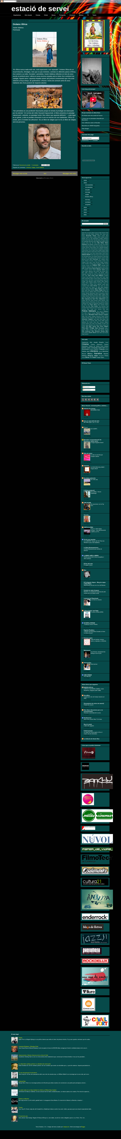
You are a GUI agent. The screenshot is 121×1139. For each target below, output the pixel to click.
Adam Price (84, 232)
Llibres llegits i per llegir (91, 610)
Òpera (102, 357)
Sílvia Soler (96, 322)
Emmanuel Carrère (101, 257)
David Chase (94, 251)
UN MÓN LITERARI (89, 623)
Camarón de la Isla (98, 244)
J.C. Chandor (85, 269)
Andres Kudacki (101, 237)
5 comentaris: (35, 165)
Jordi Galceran (89, 277)
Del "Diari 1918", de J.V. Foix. (91, 422)
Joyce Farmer (85, 280)
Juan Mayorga (89, 281)
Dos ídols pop (94, 479)
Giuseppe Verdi (104, 265)
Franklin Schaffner (104, 262)
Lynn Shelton (92, 287)
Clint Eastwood (94, 248)
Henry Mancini (96, 268)
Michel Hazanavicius (100, 293)
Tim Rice (104, 323)
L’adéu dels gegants (89, 725)
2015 (85, 182)
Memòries (105, 351)
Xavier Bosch (92, 332)
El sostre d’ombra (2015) (97, 612)
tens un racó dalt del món (91, 421)
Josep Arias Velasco (89, 278)
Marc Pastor (98, 288)
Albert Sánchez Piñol (103, 232)
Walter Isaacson (89, 329)
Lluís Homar (93, 285)
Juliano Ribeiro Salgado (87, 282)
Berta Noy (88, 242)
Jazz (88, 351)
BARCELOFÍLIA (88, 687)
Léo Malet (97, 287)
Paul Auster (94, 306)
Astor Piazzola (94, 240)
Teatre (94, 15)
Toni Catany (96, 325)
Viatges (33, 167)
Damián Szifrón (101, 250)
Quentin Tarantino (91, 313)
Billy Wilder (100, 243)
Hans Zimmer (94, 266)
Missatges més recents (20, 173)
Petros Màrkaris (89, 311)
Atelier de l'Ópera (101, 240)
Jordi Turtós (102, 277)
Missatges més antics (69, 173)
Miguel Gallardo (102, 294)
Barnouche (91, 241)
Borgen (20, 1037)
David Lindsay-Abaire (97, 253)
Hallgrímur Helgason (86, 266)
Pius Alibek (84, 313)
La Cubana (90, 284)
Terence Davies (85, 323)
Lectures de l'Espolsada (91, 598)
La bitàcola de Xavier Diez (91, 738)
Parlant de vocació (88, 705)
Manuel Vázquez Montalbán (88, 288)
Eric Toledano (102, 259)
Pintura (106, 355)
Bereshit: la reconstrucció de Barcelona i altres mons (92, 440)
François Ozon (92, 263)
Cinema (38, 15)
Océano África (20, 24)
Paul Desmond (102, 306)
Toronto (86, 515)
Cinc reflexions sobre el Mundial (91, 122)
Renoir (106, 313)
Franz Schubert (85, 263)
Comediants (100, 248)
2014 (85, 207)
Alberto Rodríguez (95, 234)
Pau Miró (88, 306)
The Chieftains (98, 323)
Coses (96, 250)
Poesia (83, 357)
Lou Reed (106, 285)
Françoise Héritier (100, 263)
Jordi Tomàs (96, 277)
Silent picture (94, 664)
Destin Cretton (105, 254)
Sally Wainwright (98, 317)
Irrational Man (22, 1081)
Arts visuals (28, 15)
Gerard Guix (89, 265)
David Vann (93, 254)
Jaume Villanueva (89, 271)
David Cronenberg (101, 251)
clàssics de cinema (89, 408)
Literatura (72, 15)
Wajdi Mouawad (99, 328)
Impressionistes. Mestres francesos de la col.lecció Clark (33, 1055)
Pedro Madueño (98, 307)
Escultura (91, 349)
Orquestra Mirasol (104, 301)
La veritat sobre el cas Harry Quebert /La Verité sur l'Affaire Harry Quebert (37, 1090)
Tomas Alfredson (89, 325)
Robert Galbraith (92, 316)
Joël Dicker (91, 280)
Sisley (96, 320)
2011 (85, 214)
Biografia (101, 342)
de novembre (89, 185)
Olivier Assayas (94, 300)
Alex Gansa (103, 234)
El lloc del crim (88, 563)
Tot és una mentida (89, 539)
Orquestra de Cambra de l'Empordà (90, 303)
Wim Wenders (96, 331)
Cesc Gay (106, 245)
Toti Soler (89, 326)
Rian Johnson (85, 314)
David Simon (86, 254)
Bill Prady (94, 242)
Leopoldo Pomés (85, 285)
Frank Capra (89, 262)
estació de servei (40, 9)
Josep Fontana (97, 278)
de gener (88, 204)
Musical (84, 353)
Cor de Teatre (92, 250)
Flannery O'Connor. (89, 260)
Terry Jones (92, 323)
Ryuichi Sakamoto (90, 317)
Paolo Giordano (100, 304)
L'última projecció (89, 490)
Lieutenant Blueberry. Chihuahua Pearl (28, 1046)
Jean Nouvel (102, 271)
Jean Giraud (96, 271)
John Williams (99, 275)
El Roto (104, 256)
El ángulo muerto (88, 565)
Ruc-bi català (88, 724)
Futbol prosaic (88, 730)
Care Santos (105, 244)
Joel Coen (106, 274)
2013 (85, 210)
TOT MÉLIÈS (87, 676)
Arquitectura (17, 15)
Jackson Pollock (92, 269)
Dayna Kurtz (99, 254)
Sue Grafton (90, 322)
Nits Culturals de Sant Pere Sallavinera (93, 299)
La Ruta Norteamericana (91, 547)
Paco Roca (93, 304)
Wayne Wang (97, 329)
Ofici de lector (88, 453)
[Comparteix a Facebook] (47, 165)
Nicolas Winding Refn (103, 297)
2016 (85, 180)
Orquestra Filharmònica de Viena (92, 301)
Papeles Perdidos (89, 630)
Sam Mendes (105, 317)
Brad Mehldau (90, 244)
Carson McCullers (99, 245)
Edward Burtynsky (98, 256)
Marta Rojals (99, 290)
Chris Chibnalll (99, 247)
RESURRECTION (95, 410)
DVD (103, 347)
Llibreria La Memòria (24, 1098)
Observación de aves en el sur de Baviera (94, 585)
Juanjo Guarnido (97, 281)
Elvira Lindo (87, 257)
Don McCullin (85, 256)
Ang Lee (88, 238)
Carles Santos (85, 245)
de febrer (88, 202)
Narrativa (98, 353)
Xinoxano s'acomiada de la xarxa (92, 712)
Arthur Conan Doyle (86, 240)
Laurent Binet (105, 284)
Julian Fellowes (104, 281)
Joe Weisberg (100, 274)
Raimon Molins (100, 313)
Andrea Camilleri (93, 237)
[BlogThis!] (44, 165)
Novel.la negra (93, 355)
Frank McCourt (95, 262)
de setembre (89, 187)
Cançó (106, 342)
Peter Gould (90, 309)
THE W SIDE (87, 502)
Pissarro (106, 311)
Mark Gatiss (85, 290)
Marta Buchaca (91, 290)
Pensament (101, 355)
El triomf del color (23, 1116)
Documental (85, 349)
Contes (89, 347)
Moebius (87, 296)
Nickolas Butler (94, 297)
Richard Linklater (103, 314)
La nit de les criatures (96, 599)
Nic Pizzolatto (88, 297)
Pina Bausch (100, 311)
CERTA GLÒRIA (88, 527)
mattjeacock (66, 1126)
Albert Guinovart (95, 232)
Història (84, 351)
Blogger (83, 1126)
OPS (89, 300)
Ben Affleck (102, 241)
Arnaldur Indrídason (103, 238)
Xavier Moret (99, 332)
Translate (95, 140)
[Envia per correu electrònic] (42, 165)
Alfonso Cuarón (101, 235)
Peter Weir (105, 309)
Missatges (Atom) (48, 178)
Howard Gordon (104, 268)
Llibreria (100, 351)
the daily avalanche (90, 478)
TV (88, 15)
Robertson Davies (100, 316)
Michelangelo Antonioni (93, 294)
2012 (85, 212)
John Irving (91, 275)
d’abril (87, 194)
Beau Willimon (97, 241)
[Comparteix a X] (45, 165)
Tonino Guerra (102, 325)
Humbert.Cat (87, 718)
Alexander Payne (91, 235)
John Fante (84, 275)
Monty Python (96, 296)
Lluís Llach (100, 285)
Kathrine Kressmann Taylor (99, 282)
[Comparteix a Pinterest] (49, 165)
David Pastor (105, 253)
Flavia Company (98, 260)
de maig (87, 192)
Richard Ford (93, 314)
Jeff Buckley (101, 272)
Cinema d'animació (96, 344)
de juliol (87, 189)
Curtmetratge (94, 347)
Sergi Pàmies (103, 319)
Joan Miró (89, 274)
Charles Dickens (85, 247)
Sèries (87, 357)
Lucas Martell (85, 287)
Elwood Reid (93, 257)
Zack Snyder (105, 332)
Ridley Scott (84, 316)
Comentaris (87, 390)
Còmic (46, 15)
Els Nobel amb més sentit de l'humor (92, 115)
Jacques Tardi (100, 269)
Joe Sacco (94, 274)
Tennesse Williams (104, 322)
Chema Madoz (93, 247)
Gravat (106, 349)
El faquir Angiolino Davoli (97, 442)
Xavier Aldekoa (40, 167)
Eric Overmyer (94, 259)
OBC (87, 300)
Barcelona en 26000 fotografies (91, 125)
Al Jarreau (89, 232)
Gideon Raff (96, 265)
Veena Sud (95, 326)
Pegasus (104, 307)
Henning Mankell (88, 268)
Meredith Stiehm (100, 291)
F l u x (86, 427)
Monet (91, 296)
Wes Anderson (86, 331)
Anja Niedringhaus (95, 238)
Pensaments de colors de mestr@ (94, 703)
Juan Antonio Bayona (98, 280)
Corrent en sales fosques (91, 590)
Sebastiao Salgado (87, 319)
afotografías (87, 662)
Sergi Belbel (96, 319)
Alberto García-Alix (86, 234)
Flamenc (96, 349)
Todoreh (86, 465)
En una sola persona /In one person (28, 1072)
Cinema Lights (88, 638)
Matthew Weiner (93, 291)
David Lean (89, 253)
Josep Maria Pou (104, 278)
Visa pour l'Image (88, 328)
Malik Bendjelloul (104, 287)
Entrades (86, 387)
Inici (45, 173)
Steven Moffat (101, 320)
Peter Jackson (98, 309)
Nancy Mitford (102, 296)
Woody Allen (104, 331)
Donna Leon (91, 256)
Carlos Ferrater (91, 245)
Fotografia (62, 15)
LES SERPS (94, 428)
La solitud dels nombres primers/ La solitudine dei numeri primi (35, 1064)
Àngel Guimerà (85, 334)
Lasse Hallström (97, 284)
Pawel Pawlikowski (90, 307)
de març (87, 199)
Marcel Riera (105, 288)
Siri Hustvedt (91, 320)
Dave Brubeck (88, 251)
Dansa (53, 15)
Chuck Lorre (87, 248)
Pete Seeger (85, 128)
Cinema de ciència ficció (96, 346)
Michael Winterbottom (90, 293)
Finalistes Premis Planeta (90, 624)
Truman (20, 1107)
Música (81, 15)
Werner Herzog (104, 329)
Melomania (87, 650)
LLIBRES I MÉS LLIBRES (91, 555)
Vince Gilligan (104, 326)
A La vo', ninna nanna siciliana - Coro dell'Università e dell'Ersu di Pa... (98, 530)
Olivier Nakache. (102, 300)
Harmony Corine (101, 266)
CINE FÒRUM (88, 675)
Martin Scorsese (85, 291)
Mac (85, 570)
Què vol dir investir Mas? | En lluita (93, 719)
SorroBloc (87, 695)
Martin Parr (105, 290)
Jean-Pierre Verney (92, 272)
